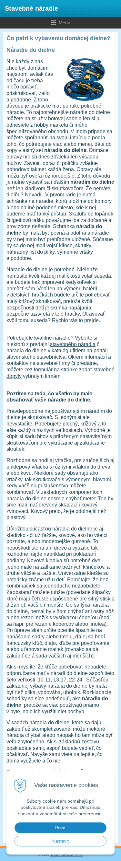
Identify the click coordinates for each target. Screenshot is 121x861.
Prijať (60, 827)
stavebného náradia (73, 344)
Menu (35, 22)
